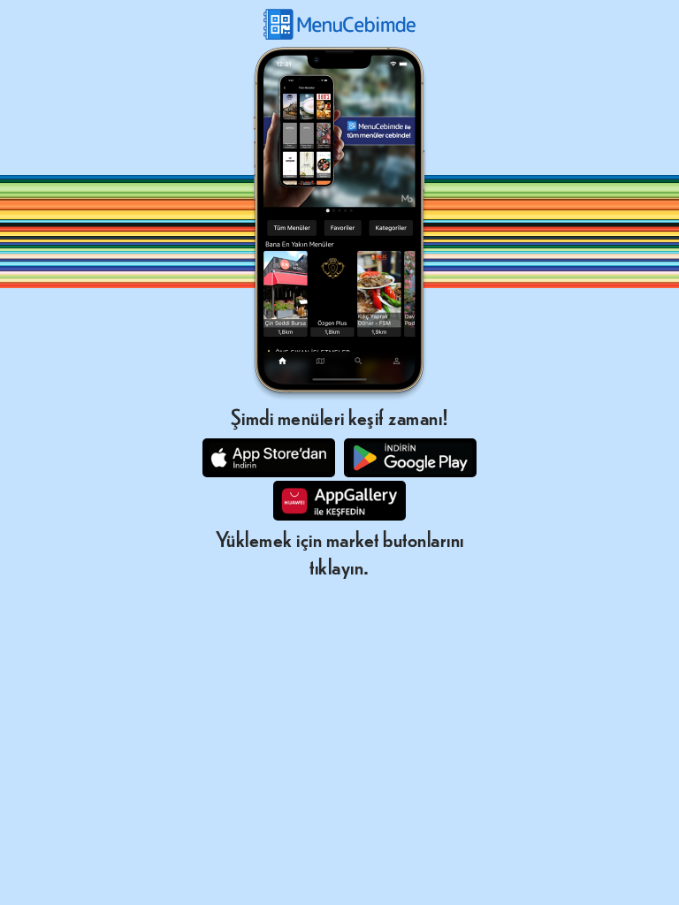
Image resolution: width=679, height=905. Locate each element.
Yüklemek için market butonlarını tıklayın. (340, 551)
